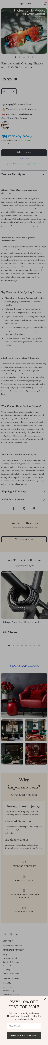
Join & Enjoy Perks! (24, 1035)
